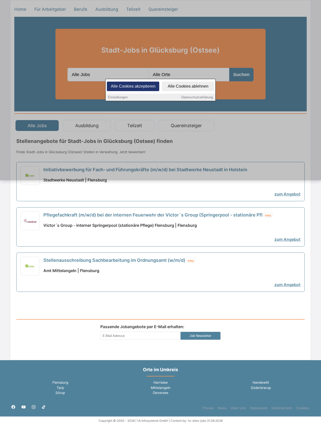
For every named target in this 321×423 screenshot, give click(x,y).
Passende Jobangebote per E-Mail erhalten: (142, 326)
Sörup (60, 393)
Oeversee (160, 393)
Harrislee (160, 382)
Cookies (302, 408)
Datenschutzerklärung (197, 97)
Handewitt (261, 382)
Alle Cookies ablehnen (188, 86)
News (222, 408)
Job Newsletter (200, 336)
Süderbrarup (261, 388)
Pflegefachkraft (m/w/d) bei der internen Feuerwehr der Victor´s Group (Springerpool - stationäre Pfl (157, 215)
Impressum (259, 408)
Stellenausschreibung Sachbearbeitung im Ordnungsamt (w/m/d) (118, 260)
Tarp (60, 388)
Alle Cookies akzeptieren (133, 86)
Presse (208, 408)
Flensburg (60, 382)
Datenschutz (282, 408)
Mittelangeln (161, 388)
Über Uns (238, 408)
